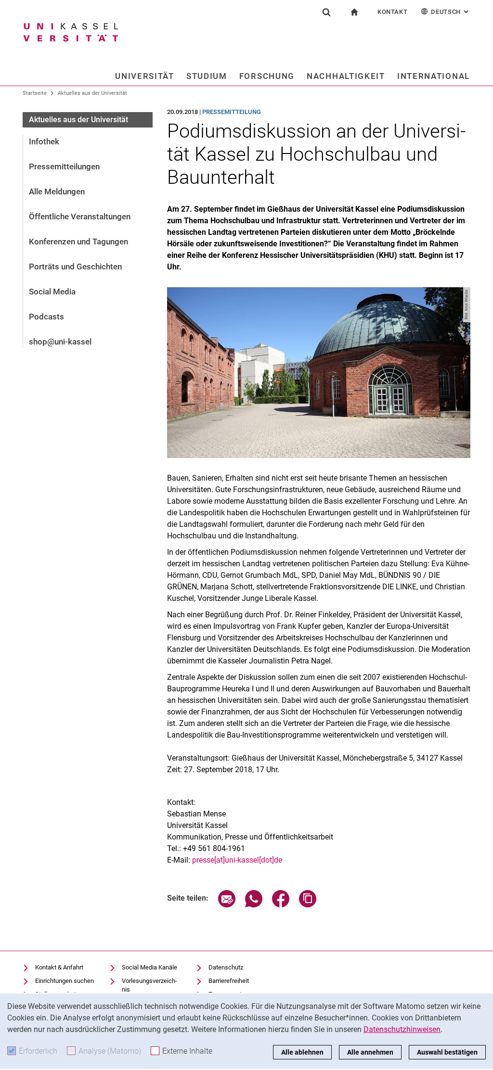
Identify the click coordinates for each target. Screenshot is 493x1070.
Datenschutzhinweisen (402, 1029)
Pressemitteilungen (64, 166)
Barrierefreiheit (228, 980)
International (433, 76)
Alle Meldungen (57, 191)
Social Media (52, 291)
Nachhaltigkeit (346, 76)
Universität (144, 76)
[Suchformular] (326, 12)
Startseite (35, 93)
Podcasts (46, 316)
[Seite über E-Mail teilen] (226, 904)
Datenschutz (225, 967)
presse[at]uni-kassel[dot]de (237, 860)
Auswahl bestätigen (447, 1052)
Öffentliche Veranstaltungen (79, 216)
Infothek (44, 141)
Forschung (267, 76)
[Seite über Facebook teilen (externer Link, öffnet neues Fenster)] (280, 904)
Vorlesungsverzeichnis (149, 985)
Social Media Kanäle (149, 967)
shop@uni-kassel (60, 341)
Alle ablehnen (302, 1052)
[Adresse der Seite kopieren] (307, 904)
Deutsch (450, 11)
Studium (206, 76)
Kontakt (392, 11)
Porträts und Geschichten (75, 266)
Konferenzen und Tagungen (78, 241)
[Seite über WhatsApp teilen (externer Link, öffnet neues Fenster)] (253, 904)
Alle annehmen (370, 1052)
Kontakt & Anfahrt (59, 967)
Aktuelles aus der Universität (92, 93)
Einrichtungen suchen (64, 980)
